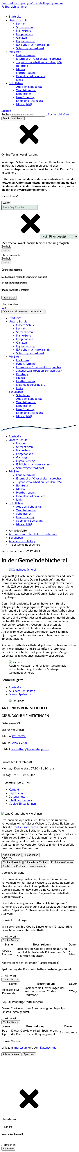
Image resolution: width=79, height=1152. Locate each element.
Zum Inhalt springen (44, 3)
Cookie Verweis (36, 866)
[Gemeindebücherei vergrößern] (22, 569)
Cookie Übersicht (12, 862)
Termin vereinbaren (13, 118)
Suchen (6, 114)
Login (4, 307)
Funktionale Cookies (62, 862)
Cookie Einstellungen (22, 803)
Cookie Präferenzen (25, 827)
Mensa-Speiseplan (20, 694)
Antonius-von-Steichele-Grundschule (33, 534)
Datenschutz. (48, 1047)
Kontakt (14, 789)
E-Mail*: (6, 1126)
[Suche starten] (46, 115)
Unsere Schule (25, 325)
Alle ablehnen (31, 855)
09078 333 (19, 736)
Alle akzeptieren (11, 855)
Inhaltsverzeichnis (20, 800)
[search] (28, 115)
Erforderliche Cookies (36, 862)
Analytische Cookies (14, 866)
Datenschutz (17, 796)
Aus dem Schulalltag (22, 541)
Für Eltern (22, 360)
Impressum (16, 793)
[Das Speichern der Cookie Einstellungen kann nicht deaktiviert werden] (2, 937)
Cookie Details (10, 940)
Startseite (15, 687)
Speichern (29, 1054)
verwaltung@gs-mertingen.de (30, 749)
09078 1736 (20, 742)
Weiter (6, 203)
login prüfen (9, 297)
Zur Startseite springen (16, 3)
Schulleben (23, 395)
